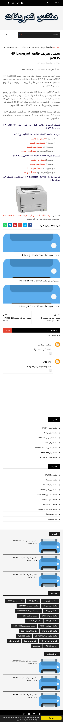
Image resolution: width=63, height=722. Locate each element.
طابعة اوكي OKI (51, 442)
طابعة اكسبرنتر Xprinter (47, 437)
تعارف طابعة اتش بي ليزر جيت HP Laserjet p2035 (27, 215)
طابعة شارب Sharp (49, 499)
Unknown (47, 361)
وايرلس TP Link (51, 645)
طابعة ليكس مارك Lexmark (46, 509)
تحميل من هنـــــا (38, 138)
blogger (7, 330)
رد (50, 354)
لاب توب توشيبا (51, 514)
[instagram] (8, 3)
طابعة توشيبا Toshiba (48, 457)
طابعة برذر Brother (49, 452)
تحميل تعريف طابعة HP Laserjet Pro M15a (40, 255)
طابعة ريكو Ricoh (50, 485)
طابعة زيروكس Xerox (48, 489)
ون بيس (36, 645)
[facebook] (22, 3)
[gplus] (4, 3)
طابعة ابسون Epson (49, 428)
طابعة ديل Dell (51, 480)
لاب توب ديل (52, 519)
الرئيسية (56, 47)
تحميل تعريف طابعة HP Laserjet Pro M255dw (38, 306)
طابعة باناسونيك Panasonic (46, 447)
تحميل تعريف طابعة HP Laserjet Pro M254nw (38, 280)
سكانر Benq (33, 600)
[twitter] (17, 3)
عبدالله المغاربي (45, 344)
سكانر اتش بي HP (50, 600)
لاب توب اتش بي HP (49, 641)
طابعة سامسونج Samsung (47, 494)
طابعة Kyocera (51, 475)
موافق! (51, 718)
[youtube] (13, 3)
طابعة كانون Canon (49, 504)
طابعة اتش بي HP (45, 47)
